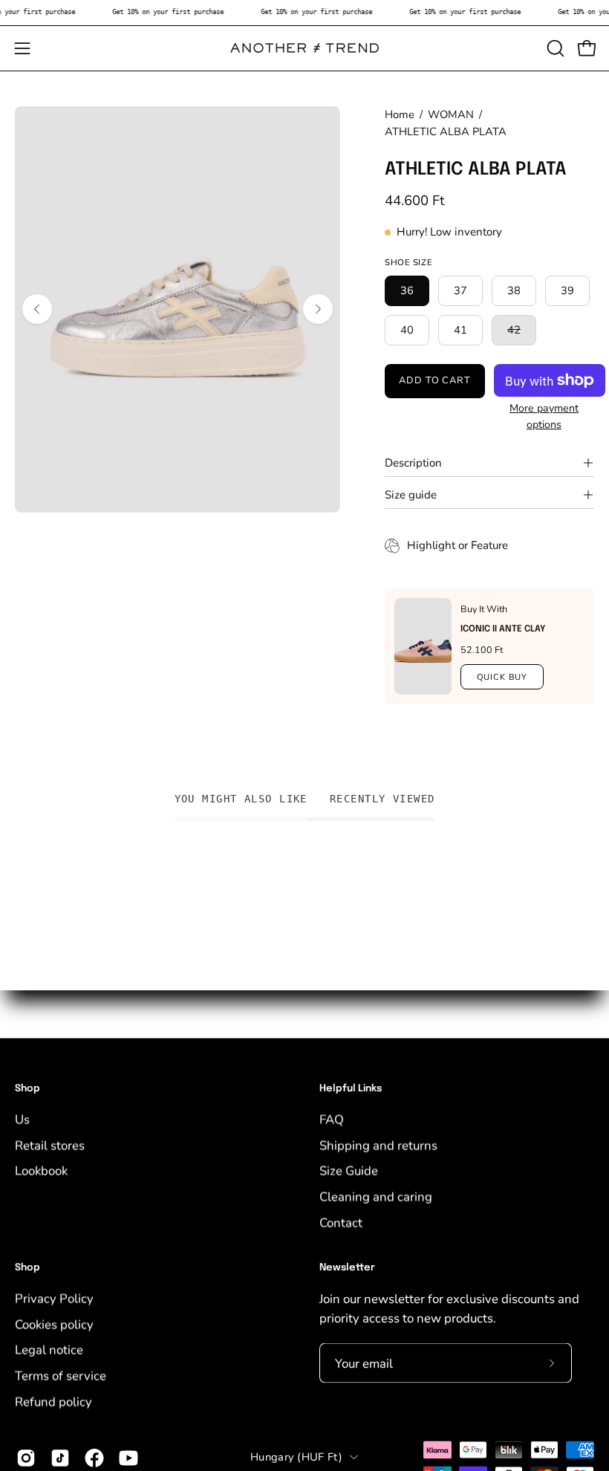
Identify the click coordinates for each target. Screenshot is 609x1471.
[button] (554, 48)
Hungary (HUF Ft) (296, 1456)
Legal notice (49, 1349)
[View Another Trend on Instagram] (26, 1458)
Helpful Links (350, 1089)
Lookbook (41, 1170)
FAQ (331, 1119)
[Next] (318, 309)
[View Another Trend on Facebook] (94, 1458)
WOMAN (451, 114)
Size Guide (348, 1170)
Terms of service (60, 1375)
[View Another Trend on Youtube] (128, 1458)
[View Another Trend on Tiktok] (60, 1458)
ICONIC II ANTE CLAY (502, 629)
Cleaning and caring (375, 1196)
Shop (27, 1089)
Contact (340, 1222)
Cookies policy (54, 1324)
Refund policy (53, 1401)
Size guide (411, 494)
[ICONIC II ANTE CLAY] (423, 646)
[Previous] (37, 309)
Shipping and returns (378, 1145)
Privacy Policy (54, 1298)
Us (22, 1119)
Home (399, 114)
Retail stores (50, 1145)
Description (413, 462)
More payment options (544, 416)
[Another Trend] (304, 48)
